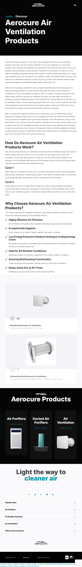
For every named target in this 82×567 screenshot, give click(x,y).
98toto (16, 566)
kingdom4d (68, 564)
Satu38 (36, 566)
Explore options (16, 424)
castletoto (4, 566)
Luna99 (3, 564)
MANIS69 (52, 564)
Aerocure (26, 557)
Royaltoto (23, 566)
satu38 (30, 566)
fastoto (11, 566)
